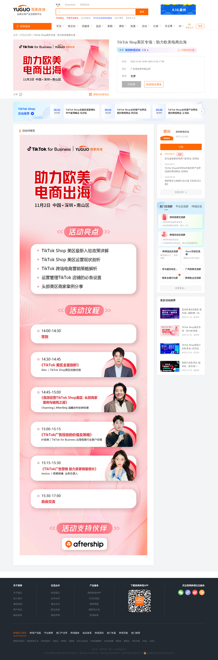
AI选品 (55, 641)
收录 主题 (132, 50)
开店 (58, 26)
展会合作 (55, 604)
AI (180, 26)
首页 (15, 35)
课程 (121, 26)
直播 (132, 26)
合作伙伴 (55, 598)
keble (152, 641)
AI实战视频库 (96, 641)
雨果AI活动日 (19, 641)
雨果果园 (94, 604)
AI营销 (63, 641)
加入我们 (17, 598)
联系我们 (55, 592)
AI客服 (71, 641)
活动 (144, 26)
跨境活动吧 (25, 35)
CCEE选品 (94, 598)
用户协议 (17, 609)
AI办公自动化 (82, 641)
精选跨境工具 (32, 641)
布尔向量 (136, 641)
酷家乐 (127, 641)
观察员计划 (94, 609)
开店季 (169, 26)
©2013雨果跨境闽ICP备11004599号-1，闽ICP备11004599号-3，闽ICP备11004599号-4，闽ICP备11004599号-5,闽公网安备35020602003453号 (109, 653)
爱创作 (119, 641)
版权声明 (55, 615)
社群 (155, 26)
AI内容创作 (45, 641)
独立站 (71, 26)
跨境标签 (94, 615)
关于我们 (17, 592)
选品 (98, 26)
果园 (110, 26)
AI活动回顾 (108, 641)
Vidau (144, 641)
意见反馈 (55, 609)
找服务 (86, 26)
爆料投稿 (17, 604)
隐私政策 (17, 615)
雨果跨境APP (94, 592)
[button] (201, 111)
